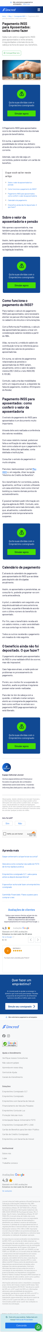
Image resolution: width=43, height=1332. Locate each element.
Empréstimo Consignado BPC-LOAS (17, 1124)
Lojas (4, 1158)
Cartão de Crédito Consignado (15, 1134)
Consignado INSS (19, 16)
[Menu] (39, 9)
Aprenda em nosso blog (12, 1067)
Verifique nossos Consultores (15, 1058)
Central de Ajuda (9, 1072)
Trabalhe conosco (10, 1163)
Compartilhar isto (13, 53)
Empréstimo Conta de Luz (13, 1110)
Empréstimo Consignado (13, 1096)
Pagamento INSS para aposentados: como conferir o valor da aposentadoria (22, 195)
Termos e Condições (28, 1314)
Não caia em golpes (10, 1062)
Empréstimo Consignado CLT (15, 1091)
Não (20, 823)
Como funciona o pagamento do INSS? (22, 189)
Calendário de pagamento (17, 200)
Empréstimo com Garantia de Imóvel (18, 1139)
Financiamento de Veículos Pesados (17, 1105)
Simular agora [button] (21, 113)
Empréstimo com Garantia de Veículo (18, 1101)
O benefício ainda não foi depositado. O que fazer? (22, 206)
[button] (31, 940)
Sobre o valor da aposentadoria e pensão (20, 183)
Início (4, 16)
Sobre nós (6, 1153)
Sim (7, 823)
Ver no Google (7, 937)
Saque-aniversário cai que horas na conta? (20, 856)
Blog (9, 16)
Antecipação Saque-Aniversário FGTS (18, 1120)
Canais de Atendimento (12, 1077)
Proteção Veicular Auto (12, 1115)
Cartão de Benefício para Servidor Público (20, 1129)
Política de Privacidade (24, 1319)
